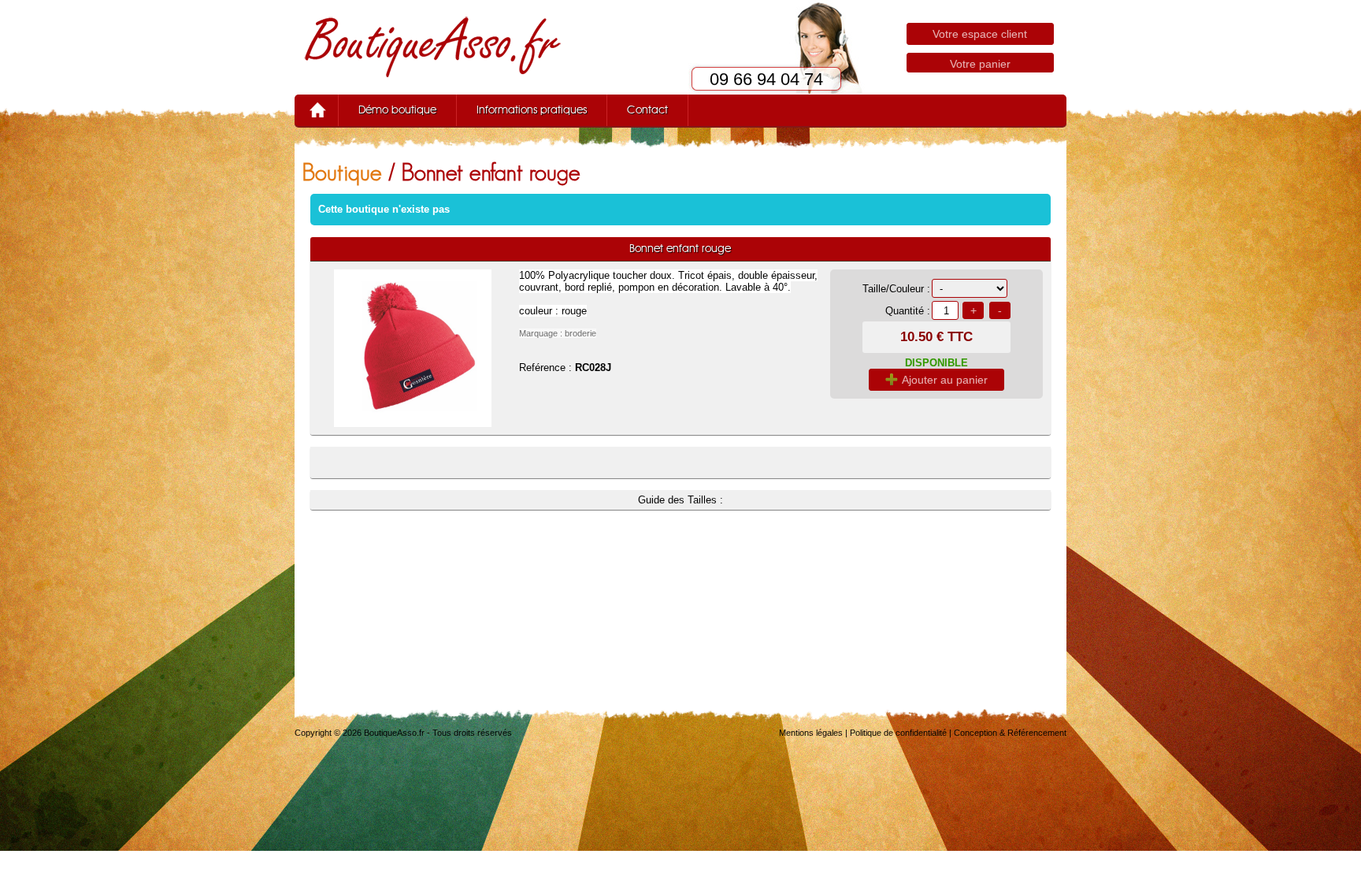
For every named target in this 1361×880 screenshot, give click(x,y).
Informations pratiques (532, 110)
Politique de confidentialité (898, 732)
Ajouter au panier (945, 379)
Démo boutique (397, 110)
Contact (647, 110)
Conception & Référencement (1010, 732)
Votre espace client (980, 34)
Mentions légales (811, 732)
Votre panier (980, 64)
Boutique (342, 172)
